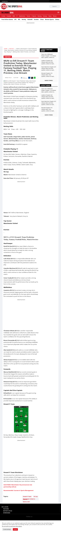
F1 (17, 16)
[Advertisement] (30, 35)
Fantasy (45, 16)
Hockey (24, 19)
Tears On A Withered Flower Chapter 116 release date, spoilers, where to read (48, 56)
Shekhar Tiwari (8, 77)
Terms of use (35, 523)
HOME (5, 48)
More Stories (49, 80)
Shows (55, 16)
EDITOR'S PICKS (7, 511)
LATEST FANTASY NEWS (46, 50)
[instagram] (55, 1)
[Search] (58, 6)
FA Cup (36, 496)
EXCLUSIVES (5, 507)
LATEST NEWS (45, 85)
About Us (5, 523)
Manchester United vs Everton (29, 499)
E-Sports (34, 16)
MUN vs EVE (26, 502)
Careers (56, 523)
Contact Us (5, 1)
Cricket (3, 16)
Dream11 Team (27, 496)
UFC (15, 19)
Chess (42, 19)
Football (9, 16)
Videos (57, 19)
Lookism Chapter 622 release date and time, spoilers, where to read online (47, 62)
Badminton (22, 16)
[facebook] (50, 1)
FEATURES (6, 509)
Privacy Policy (24, 523)
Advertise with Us (46, 523)
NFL (19, 19)
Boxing (39, 16)
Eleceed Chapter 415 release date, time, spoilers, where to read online (47, 74)
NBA (14, 16)
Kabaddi (29, 19)
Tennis (28, 16)
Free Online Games (7, 19)
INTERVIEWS (6, 513)
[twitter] (52, 1)
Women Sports (49, 19)
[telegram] (40, 518)
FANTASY (11, 48)
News (50, 16)
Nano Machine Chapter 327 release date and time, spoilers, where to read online (48, 68)
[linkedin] (59, 1)
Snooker (36, 19)
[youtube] (57, 1)
